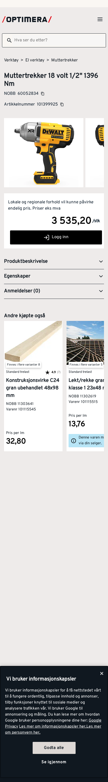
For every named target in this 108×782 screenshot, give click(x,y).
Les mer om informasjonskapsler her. (52, 726)
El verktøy (34, 60)
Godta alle (54, 747)
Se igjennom (54, 762)
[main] (54, 722)
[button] (54, 261)
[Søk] (7, 40)
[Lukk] (101, 673)
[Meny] (100, 19)
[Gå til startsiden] (27, 19)
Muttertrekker (64, 60)
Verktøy (11, 60)
